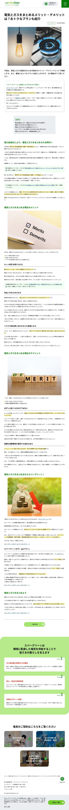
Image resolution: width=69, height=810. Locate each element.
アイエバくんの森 (8, 789)
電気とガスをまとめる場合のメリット (26, 125)
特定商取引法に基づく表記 (19, 784)
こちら (13, 103)
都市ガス (18, 98)
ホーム (5, 776)
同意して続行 (56, 802)
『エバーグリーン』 (11, 88)
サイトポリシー (7, 784)
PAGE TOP (62, 782)
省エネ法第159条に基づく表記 (11, 786)
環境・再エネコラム (13, 776)
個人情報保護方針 (8, 782)
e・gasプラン (59, 554)
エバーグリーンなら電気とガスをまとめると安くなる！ (31, 129)
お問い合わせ (23, 786)
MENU (65, 5)
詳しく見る (7, 806)
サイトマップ (17, 782)
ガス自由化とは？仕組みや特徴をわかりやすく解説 (39, 185)
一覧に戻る (34, 624)
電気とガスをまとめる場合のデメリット (26, 127)
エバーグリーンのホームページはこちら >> (17, 544)
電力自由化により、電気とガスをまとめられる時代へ (30, 123)
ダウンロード (25, 782)
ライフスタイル (22, 776)
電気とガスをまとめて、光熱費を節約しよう (27, 131)
